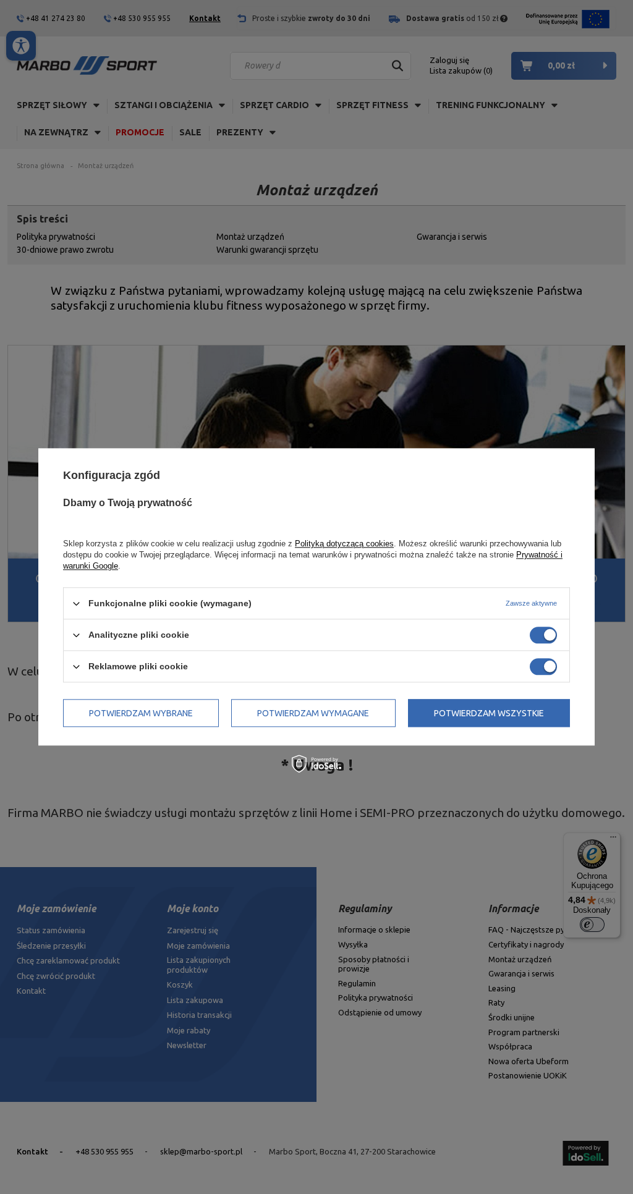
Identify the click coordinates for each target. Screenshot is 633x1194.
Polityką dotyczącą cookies (344, 543)
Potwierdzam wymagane (313, 713)
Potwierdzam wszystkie (489, 713)
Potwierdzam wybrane (141, 713)
